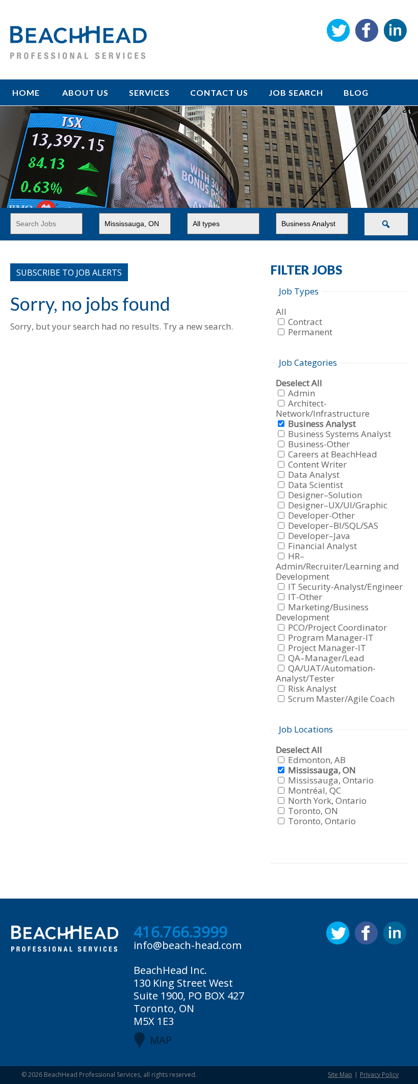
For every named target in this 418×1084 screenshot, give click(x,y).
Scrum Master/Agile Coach (341, 698)
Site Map (340, 1074)
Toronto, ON (313, 811)
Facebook (366, 30)
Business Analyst (322, 423)
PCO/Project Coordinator (337, 627)
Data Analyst (313, 474)
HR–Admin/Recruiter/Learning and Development (337, 566)
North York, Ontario (327, 800)
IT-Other (305, 597)
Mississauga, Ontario (331, 780)
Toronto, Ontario (322, 821)
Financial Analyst (322, 546)
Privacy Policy (379, 1074)
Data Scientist (315, 485)
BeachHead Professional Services (92, 1074)
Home (26, 92)
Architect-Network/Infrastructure (323, 408)
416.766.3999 (180, 932)
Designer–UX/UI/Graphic (337, 505)
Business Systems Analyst (339, 434)
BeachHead (78, 42)
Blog (356, 92)
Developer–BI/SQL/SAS (333, 525)
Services (149, 92)
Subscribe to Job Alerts (69, 272)
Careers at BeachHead (332, 454)
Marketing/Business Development (322, 612)
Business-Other (319, 444)
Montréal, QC (314, 790)
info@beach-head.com (188, 945)
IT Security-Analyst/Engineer (345, 586)
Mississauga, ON (322, 770)
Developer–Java (319, 535)
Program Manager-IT (331, 637)
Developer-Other (321, 515)
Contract (305, 322)
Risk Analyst (312, 688)
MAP (161, 1040)
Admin (301, 393)
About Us (85, 92)
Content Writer (317, 464)
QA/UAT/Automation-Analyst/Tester (326, 673)
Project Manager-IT (327, 648)
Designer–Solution (325, 495)
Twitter (338, 30)
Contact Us (219, 92)
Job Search (296, 92)
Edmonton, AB (317, 760)
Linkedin (395, 30)
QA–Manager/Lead (326, 658)
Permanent (310, 332)
